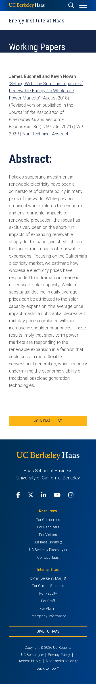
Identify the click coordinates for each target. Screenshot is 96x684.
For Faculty (48, 593)
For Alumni (48, 608)
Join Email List (48, 421)
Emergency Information (48, 616)
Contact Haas (48, 557)
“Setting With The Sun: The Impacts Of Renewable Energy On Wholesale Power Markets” (46, 91)
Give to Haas (48, 631)
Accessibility (30, 661)
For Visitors (48, 535)
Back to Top (47, 668)
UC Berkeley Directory (48, 550)
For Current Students (48, 586)
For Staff (48, 601)
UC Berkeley (32, 655)
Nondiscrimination (61, 661)
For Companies (48, 520)
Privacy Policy (59, 655)
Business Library (48, 542)
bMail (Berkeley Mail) (48, 578)
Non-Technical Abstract (45, 134)
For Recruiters (48, 527)
